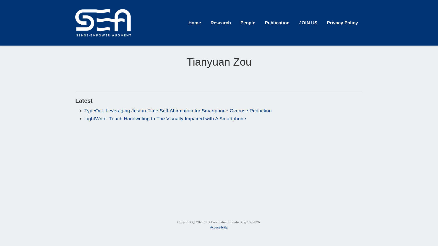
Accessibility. (219, 227)
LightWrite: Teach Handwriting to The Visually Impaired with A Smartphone (165, 118)
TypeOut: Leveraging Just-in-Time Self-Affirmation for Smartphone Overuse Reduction (178, 110)
